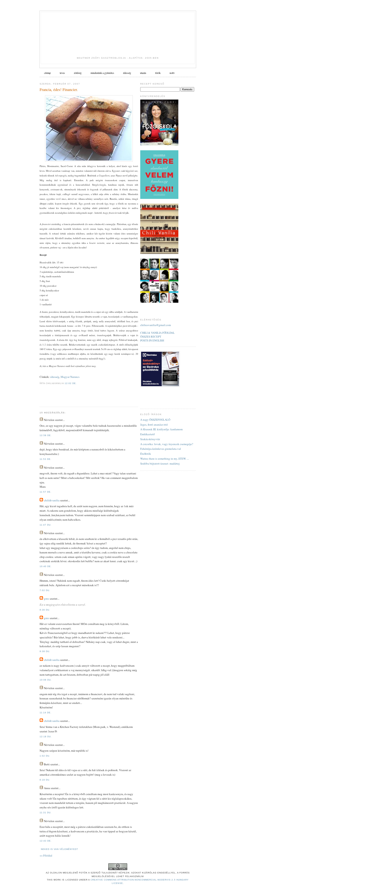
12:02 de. (71, 383)
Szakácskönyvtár (150, 439)
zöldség (78, 72)
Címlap (47, 72)
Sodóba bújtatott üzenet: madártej (160, 463)
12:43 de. (46, 841)
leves (62, 72)
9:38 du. (45, 651)
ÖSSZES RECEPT (150, 336)
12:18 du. (46, 736)
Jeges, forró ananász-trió (154, 424)
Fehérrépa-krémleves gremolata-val (160, 449)
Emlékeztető (147, 434)
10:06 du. (46, 680)
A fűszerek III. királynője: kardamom (161, 429)
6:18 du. (45, 780)
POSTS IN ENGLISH (152, 340)
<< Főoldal (46, 855)
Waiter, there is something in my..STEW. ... (164, 458)
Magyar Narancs (70, 377)
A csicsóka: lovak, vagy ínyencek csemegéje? (166, 444)
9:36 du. (45, 610)
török (158, 72)
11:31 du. (45, 812)
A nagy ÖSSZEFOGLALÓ (155, 420)
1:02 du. (45, 756)
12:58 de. (46, 435)
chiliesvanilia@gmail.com (155, 325)
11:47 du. (45, 525)
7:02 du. (45, 590)
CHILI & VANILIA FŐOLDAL (157, 333)
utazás (143, 72)
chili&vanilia (52, 500)
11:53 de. (45, 459)
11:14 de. (45, 712)
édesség (127, 72)
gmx (46, 598)
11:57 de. (45, 492)
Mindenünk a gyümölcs (102, 72)
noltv (172, 72)
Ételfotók (145, 454)
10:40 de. (46, 566)
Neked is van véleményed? (59, 849)
